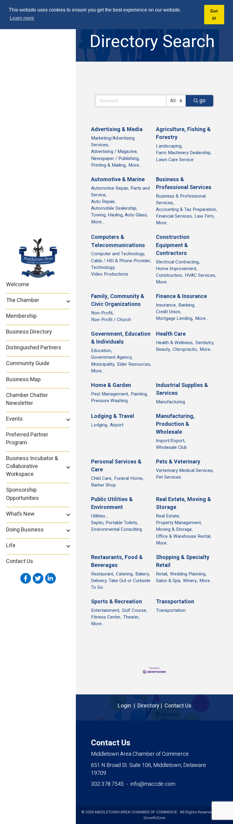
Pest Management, (110, 394)
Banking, (186, 305)
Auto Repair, (103, 201)
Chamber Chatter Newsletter (27, 399)
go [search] (202, 101)
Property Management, (179, 522)
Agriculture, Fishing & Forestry (183, 133)
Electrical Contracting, (178, 262)
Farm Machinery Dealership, (183, 152)
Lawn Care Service (175, 159)
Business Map (23, 379)
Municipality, (103, 364)
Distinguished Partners (33, 348)
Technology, (103, 267)
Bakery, (142, 574)
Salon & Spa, (168, 580)
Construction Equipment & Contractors (172, 245)
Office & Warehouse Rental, (183, 536)
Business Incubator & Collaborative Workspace (32, 466)
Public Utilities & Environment (112, 503)
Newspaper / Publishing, (115, 158)
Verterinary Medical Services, (185, 470)
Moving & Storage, (174, 529)
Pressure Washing (109, 400)
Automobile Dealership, (114, 208)
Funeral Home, (129, 478)
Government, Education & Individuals (120, 338)
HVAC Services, (200, 275)
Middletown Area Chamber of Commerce (140, 754)
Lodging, (99, 425)
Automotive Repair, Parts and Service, (120, 191)
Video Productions (109, 274)
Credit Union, (168, 311)
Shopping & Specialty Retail (182, 561)
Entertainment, (105, 610)
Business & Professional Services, (181, 199)
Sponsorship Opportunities (22, 494)
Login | (127, 706)
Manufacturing (170, 401)
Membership (21, 316)
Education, (101, 350)
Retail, (162, 574)
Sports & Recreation (116, 602)
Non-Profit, (102, 313)
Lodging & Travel (112, 416)
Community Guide (27, 363)
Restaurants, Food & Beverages (117, 561)
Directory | (150, 706)
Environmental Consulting (116, 529)
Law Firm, (204, 216)
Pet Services (168, 477)
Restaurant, (102, 574)
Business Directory (29, 332)
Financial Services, (174, 216)
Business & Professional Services (183, 184)
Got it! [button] (214, 14)
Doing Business (25, 530)
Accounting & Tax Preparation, (186, 209)
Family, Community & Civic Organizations (117, 300)
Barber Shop (103, 485)
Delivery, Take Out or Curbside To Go (120, 584)
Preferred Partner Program (27, 439)
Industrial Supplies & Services (182, 389)
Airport (116, 425)
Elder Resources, (134, 364)
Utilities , (99, 516)
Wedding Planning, (188, 574)
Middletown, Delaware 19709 (148, 769)
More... (135, 165)
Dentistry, (204, 342)
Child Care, (101, 478)
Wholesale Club (171, 447)
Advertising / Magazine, (114, 151)
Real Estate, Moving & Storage (183, 503)
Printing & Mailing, (109, 165)
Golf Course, (134, 610)
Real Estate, (168, 516)
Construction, (169, 275)
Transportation (175, 602)
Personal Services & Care (116, 466)
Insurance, (166, 305)
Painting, (139, 394)
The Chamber (22, 300)
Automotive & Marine (118, 180)
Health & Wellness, (175, 342)
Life (10, 545)
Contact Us (19, 561)
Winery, (190, 580)
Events (14, 419)
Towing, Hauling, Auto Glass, (119, 215)
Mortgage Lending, (174, 318)
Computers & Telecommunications (118, 241)
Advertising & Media (117, 130)
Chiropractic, (185, 349)
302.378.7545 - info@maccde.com (133, 784)
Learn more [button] (22, 18)
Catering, (124, 574)
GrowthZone (154, 818)
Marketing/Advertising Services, (113, 141)
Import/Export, (170, 440)
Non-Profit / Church (111, 319)
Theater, (131, 617)
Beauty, (163, 349)
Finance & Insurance (181, 296)
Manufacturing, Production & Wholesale (175, 424)
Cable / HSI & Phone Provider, (121, 260)
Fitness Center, (106, 617)
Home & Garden (111, 385)
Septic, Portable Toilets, (114, 522)
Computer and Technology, (118, 253)
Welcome (17, 284)
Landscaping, (169, 146)
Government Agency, (112, 357)
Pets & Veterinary (178, 462)
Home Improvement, (176, 268)
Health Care (171, 334)
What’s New (20, 514)
